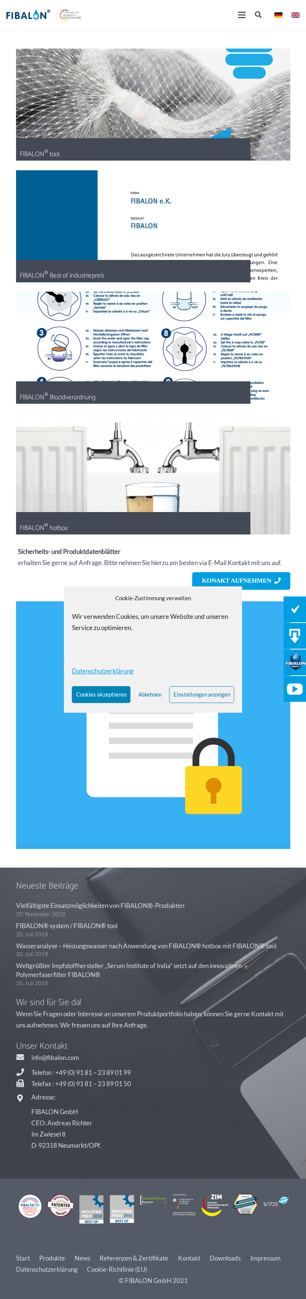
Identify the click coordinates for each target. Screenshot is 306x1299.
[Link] (28, 15)
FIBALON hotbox (44, 528)
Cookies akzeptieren (101, 694)
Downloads (225, 1258)
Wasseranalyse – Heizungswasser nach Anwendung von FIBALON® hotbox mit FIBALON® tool (146, 946)
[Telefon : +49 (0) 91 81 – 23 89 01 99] (24, 1072)
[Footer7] (215, 1209)
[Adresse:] (24, 1098)
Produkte (52, 1258)
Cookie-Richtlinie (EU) (117, 1269)
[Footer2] (61, 1209)
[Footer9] (276, 1209)
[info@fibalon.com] (24, 1057)
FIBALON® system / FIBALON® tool (67, 926)
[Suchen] (258, 15)
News (82, 1258)
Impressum (265, 1258)
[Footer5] (153, 1209)
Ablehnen (150, 694)
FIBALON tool (40, 154)
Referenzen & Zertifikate (134, 1258)
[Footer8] (245, 1209)
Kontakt (189, 1258)
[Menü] (242, 15)
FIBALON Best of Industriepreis (62, 275)
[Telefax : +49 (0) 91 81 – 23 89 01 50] (24, 1083)
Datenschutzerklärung (47, 1269)
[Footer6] (184, 1209)
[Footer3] (92, 1209)
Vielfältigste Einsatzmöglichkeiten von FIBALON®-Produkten (100, 905)
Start (23, 1258)
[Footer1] (30, 1209)
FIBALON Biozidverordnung (58, 397)
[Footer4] (122, 1209)
